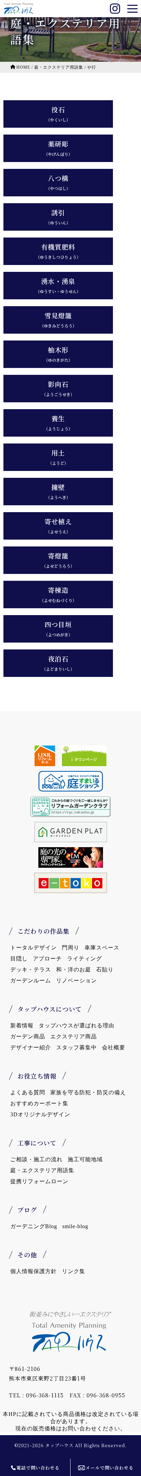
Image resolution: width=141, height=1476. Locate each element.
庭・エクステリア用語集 (42, 1170)
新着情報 (22, 1025)
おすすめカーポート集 (39, 1103)
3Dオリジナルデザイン (40, 1114)
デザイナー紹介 (30, 1047)
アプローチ (47, 958)
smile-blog (75, 1226)
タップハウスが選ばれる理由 (76, 1025)
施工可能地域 (85, 1159)
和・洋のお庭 (73, 969)
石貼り (105, 969)
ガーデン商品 (27, 1036)
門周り (70, 947)
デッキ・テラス (30, 969)
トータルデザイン (33, 947)
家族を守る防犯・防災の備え (88, 1092)
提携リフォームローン (39, 1181)
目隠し (19, 958)
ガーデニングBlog (33, 1226)
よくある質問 (27, 1092)
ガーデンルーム (30, 980)
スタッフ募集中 (76, 1047)
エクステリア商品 (73, 1036)
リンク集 (73, 1271)
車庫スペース (102, 947)
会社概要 (113, 1047)
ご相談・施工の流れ (36, 1159)
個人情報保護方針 (33, 1271)
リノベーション (76, 980)
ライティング (84, 958)
